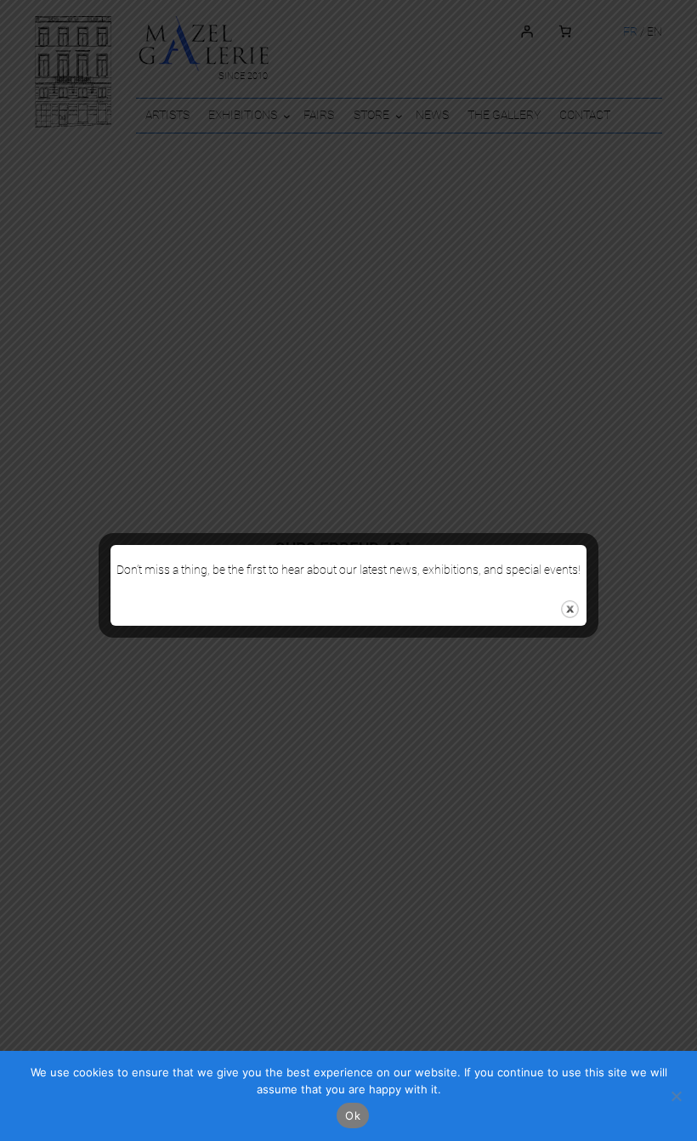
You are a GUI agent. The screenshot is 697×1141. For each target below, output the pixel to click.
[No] (675, 1095)
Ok (352, 1115)
